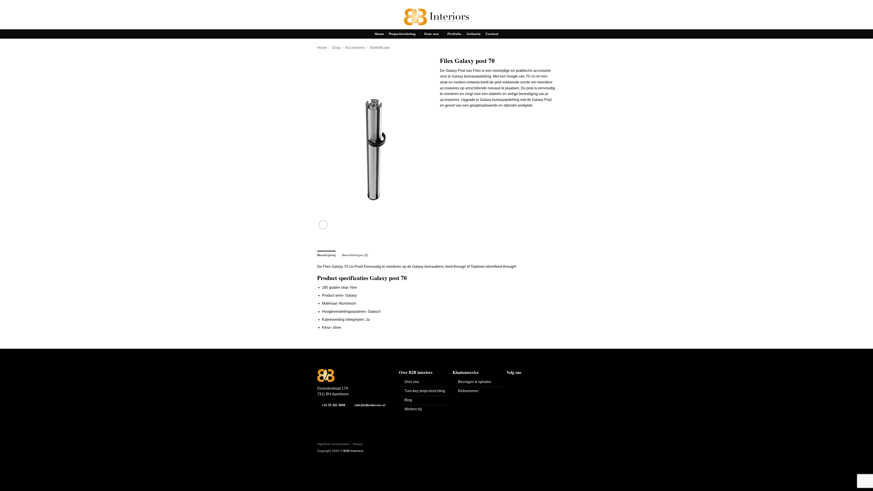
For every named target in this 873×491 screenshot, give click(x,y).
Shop (336, 48)
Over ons (431, 34)
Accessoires (355, 48)
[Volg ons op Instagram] (515, 381)
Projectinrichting (402, 34)
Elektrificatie (380, 48)
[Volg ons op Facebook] (509, 381)
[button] (323, 224)
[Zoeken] (868, 34)
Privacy (358, 444)
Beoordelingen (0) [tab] (355, 255)
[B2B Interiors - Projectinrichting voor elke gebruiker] (436, 17)
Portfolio (454, 34)
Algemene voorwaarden (333, 444)
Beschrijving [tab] (326, 255)
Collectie (474, 34)
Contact (492, 34)
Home (379, 34)
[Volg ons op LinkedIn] (520, 381)
